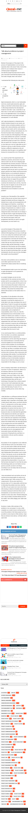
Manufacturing (19, 713)
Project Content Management (8, 734)
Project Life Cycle (15, 757)
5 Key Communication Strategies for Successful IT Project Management (17, 558)
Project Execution (19, 749)
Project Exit (4, 752)
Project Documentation (6, 744)
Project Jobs (4, 757)
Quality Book (14, 641)
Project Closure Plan (6, 726)
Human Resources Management (8, 703)
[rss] (15, 1)
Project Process (5, 773)
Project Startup (5, 796)
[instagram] (13, 1)
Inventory (18, 705)
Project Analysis (15, 716)
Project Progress (5, 778)
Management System (6, 713)
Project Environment (6, 747)
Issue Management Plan (6, 708)
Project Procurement (19, 773)
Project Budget (5, 718)
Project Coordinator (19, 736)
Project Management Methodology (9, 762)
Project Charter (17, 718)
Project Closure (18, 723)
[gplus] (10, 1)
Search (22, 606)
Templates (3, 804)
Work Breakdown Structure (16, 804)
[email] (17, 1)
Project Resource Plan (6, 788)
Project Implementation (16, 752)
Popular (14, 645)
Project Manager (5, 767)
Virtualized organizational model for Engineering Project (17, 546)
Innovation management (6, 705)
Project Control (5, 736)
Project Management (6, 760)
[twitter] (6, 1)
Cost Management (5, 697)
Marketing (3, 716)
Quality (14, 798)
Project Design (4, 741)
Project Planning (19, 770)
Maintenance (19, 708)
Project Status (17, 796)
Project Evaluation (5, 749)
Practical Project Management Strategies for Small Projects (17, 535)
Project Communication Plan (8, 731)
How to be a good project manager (15, 660)
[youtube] (19, 1)
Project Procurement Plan (7, 775)
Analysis (13, 692)
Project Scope (17, 793)
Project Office (17, 767)
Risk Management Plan (17, 801)
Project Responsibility (6, 791)
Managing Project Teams (13, 666)
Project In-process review (7, 754)
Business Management (6, 695)
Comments (22, 645)
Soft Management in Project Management (17, 648)
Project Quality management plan (9, 783)
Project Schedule (5, 793)
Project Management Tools (7, 765)
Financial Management (6, 700)
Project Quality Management (8, 780)
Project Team (4, 798)
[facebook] (8, 1)
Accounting (4, 692)
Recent (5, 645)
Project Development (18, 741)
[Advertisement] (14, 30)
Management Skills (5, 710)
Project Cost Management (7, 739)
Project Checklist (5, 723)
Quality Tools (4, 801)
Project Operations (5, 770)
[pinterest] (21, 1)
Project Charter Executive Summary (9, 721)
